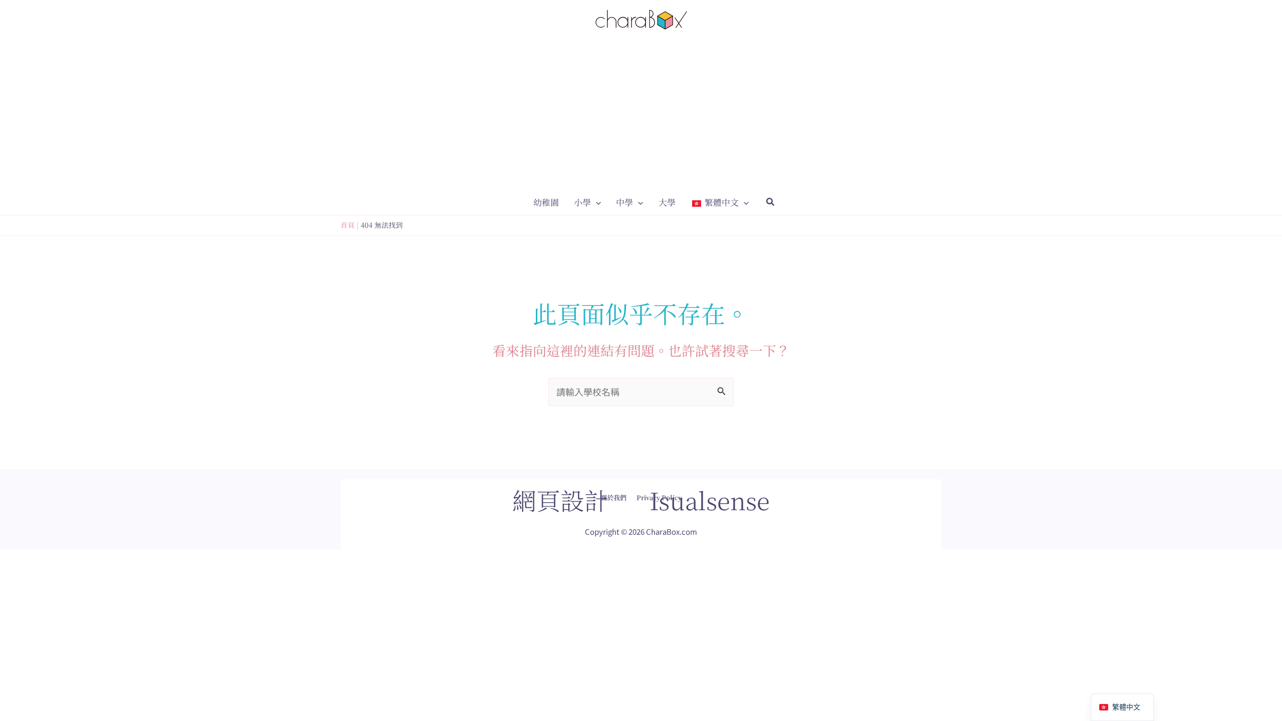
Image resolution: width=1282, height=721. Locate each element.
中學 (624, 202)
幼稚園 (546, 202)
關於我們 (613, 497)
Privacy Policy (659, 497)
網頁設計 (560, 500)
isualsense (710, 500)
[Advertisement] (641, 114)
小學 (582, 202)
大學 (667, 202)
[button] (596, 202)
